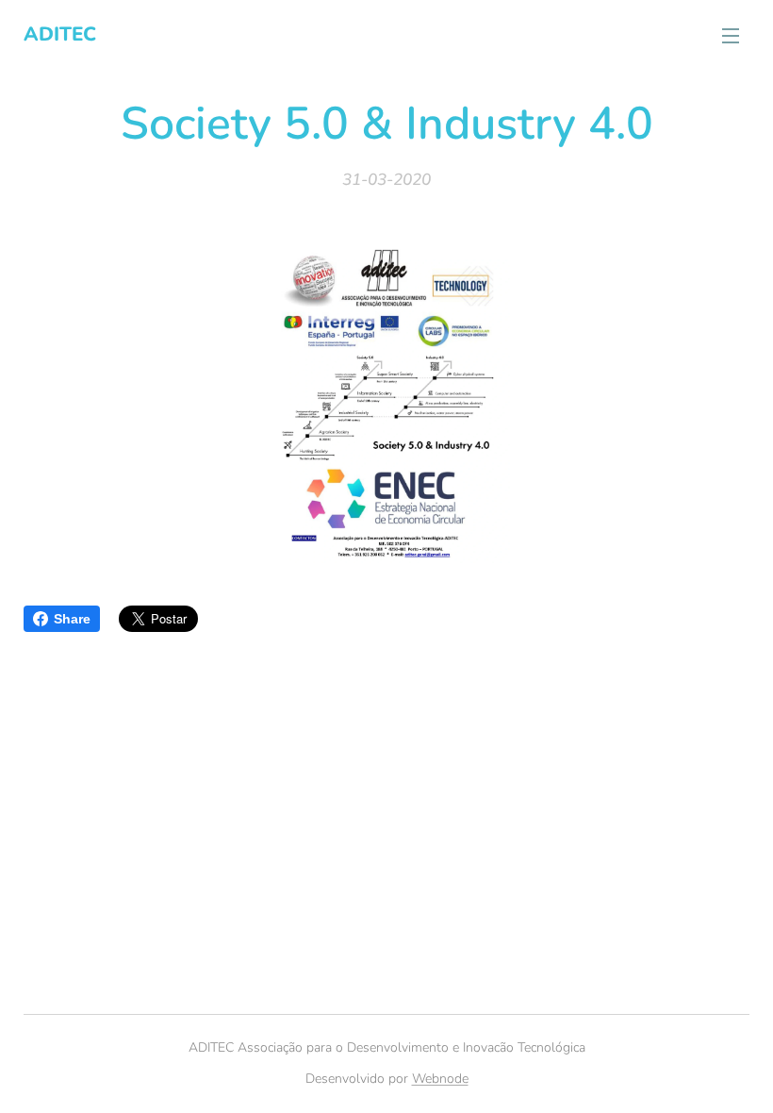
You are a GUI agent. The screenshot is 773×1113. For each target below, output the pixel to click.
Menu (730, 35)
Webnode (440, 1079)
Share (72, 618)
